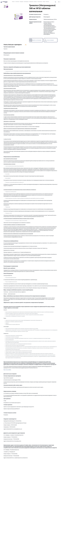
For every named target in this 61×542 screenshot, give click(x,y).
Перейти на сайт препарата (36, 40)
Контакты (47, 1)
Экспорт (44, 1)
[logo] (4, 2)
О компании (17, 1)
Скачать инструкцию (50, 40)
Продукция (21, 1)
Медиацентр (31, 1)
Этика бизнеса (39, 1)
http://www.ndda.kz (7, 369)
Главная (13, 1)
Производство (26, 1)
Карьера (35, 1)
